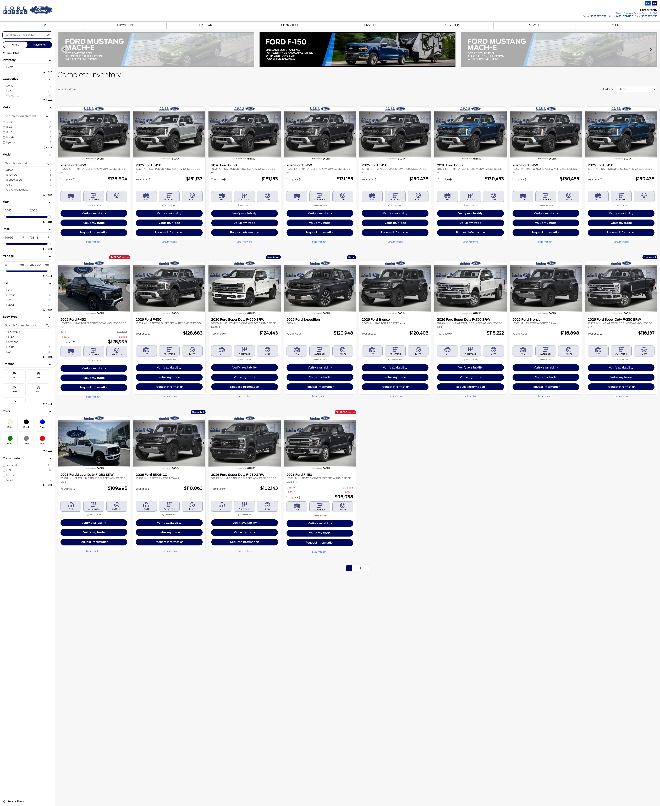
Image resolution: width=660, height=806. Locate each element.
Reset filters (12, 53)
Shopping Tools (289, 25)
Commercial (125, 25)
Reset (49, 71)
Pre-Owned (207, 25)
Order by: (608, 89)
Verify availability (94, 213)
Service (534, 25)
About (616, 25)
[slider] (5, 217)
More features (95, 205)
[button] (60, 134)
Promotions (452, 25)
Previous (64, 49)
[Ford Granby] (28, 9)
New (44, 25)
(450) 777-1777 (598, 16)
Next (650, 49)
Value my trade (94, 222)
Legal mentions (93, 241)
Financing (370, 25)
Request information (93, 232)
